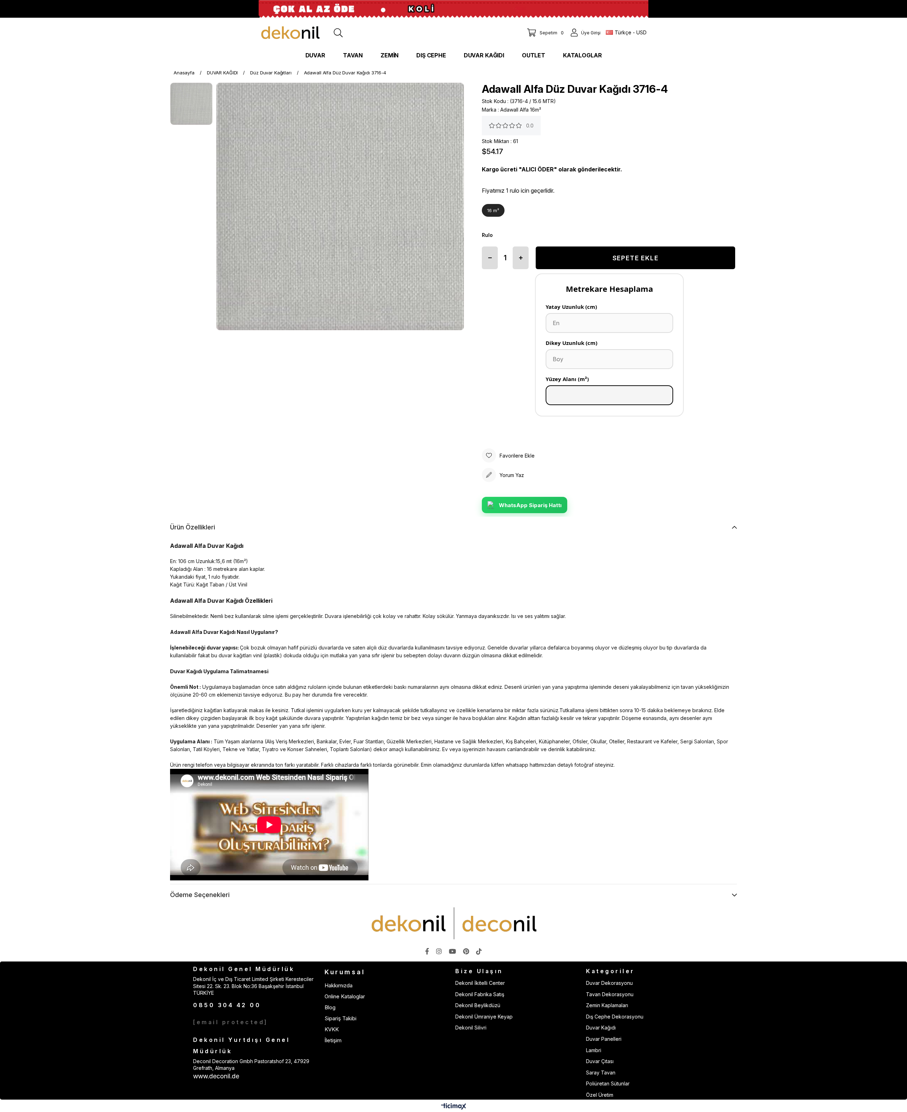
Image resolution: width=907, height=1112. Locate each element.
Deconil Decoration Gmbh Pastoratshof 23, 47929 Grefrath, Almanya (251, 1064)
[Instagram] (439, 951)
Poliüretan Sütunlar (608, 1083)
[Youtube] (452, 951)
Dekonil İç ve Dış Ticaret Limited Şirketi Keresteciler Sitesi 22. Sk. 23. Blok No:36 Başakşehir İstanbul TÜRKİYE (253, 986)
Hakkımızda (339, 985)
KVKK (332, 1029)
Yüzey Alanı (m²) (567, 378)
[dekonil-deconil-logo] (453, 923)
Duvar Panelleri (603, 1039)
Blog (330, 1007)
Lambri (593, 1050)
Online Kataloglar (345, 996)
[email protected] (230, 1022)
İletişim (333, 1040)
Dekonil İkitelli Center (480, 983)
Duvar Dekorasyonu (609, 983)
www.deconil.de (216, 1076)
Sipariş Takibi (340, 1018)
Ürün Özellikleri (192, 527)
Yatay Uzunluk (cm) (571, 306)
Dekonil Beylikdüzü (477, 1005)
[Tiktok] (479, 951)
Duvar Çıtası (600, 1061)
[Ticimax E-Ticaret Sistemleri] (453, 1107)
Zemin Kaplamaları (607, 1005)
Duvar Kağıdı (601, 1028)
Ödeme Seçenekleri (200, 894)
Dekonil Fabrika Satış (479, 994)
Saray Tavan (600, 1073)
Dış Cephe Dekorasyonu (614, 1017)
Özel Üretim (599, 1095)
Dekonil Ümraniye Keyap (484, 1017)
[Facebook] (427, 951)
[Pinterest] (466, 951)
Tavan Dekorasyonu (609, 994)
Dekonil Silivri (470, 1028)
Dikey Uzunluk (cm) (571, 342)
